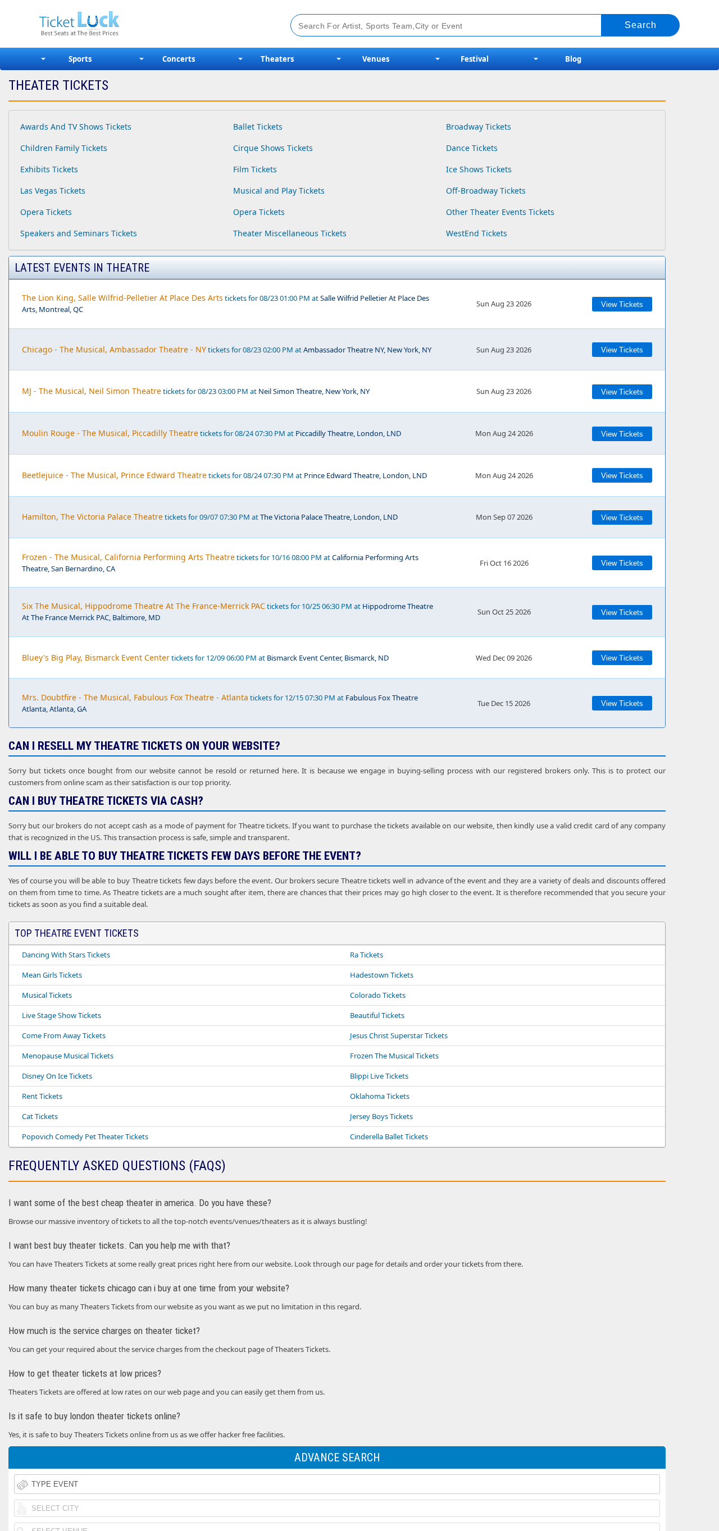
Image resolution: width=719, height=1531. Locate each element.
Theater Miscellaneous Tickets (290, 233)
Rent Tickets (42, 1096)
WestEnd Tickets (476, 233)
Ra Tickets (366, 955)
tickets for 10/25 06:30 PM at (227, 611)
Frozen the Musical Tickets (394, 1056)
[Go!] (641, 25)
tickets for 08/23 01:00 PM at (225, 303)
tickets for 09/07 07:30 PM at (210, 516)
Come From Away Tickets (64, 1035)
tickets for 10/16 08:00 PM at (220, 563)
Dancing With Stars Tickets (66, 955)
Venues (375, 59)
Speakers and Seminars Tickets (78, 233)
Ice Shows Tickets (479, 169)
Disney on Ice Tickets (57, 1076)
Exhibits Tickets (49, 169)
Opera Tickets (46, 212)
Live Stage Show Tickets (61, 1015)
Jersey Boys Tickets (381, 1116)
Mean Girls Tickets (52, 975)
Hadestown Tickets (381, 975)
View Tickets (622, 304)
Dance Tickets (472, 148)
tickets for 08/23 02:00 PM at (226, 349)
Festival (475, 59)
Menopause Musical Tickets (67, 1056)
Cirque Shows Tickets (273, 148)
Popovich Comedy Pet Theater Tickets (85, 1136)
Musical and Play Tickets (279, 190)
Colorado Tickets (378, 995)
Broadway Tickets (478, 126)
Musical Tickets (47, 995)
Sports (80, 59)
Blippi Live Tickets (379, 1076)
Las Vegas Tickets (52, 190)
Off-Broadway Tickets (486, 190)
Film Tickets (255, 169)
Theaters (277, 59)
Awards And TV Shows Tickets (75, 126)
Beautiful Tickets (377, 1015)
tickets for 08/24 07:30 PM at (211, 433)
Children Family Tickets (63, 148)
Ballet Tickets (258, 126)
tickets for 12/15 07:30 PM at (220, 703)
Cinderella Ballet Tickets (389, 1136)
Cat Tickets (40, 1116)
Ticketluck (151, 23)
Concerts (178, 59)
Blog (573, 59)
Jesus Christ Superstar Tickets (399, 1035)
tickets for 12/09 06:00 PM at (205, 657)
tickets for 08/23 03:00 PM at (196, 391)
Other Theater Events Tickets (500, 212)
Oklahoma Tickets (379, 1096)
